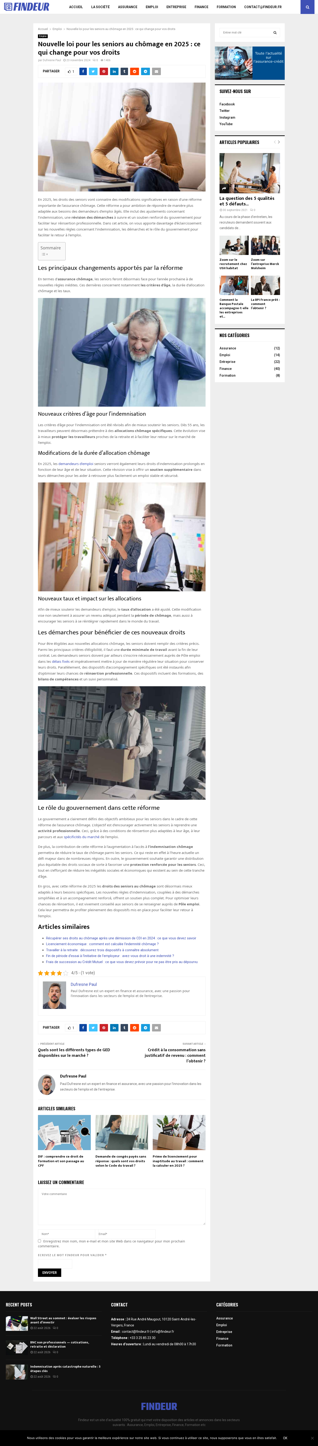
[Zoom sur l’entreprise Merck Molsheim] (265, 245)
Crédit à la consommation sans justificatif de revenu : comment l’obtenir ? (175, 1056)
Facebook (227, 104)
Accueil (76, 7)
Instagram (227, 117)
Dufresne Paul (52, 60)
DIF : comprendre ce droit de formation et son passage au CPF (61, 1161)
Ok (285, 1438)
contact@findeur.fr (263, 7)
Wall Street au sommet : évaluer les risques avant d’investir (63, 1320)
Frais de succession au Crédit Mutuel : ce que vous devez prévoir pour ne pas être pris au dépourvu (122, 962)
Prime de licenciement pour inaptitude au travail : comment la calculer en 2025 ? (178, 1161)
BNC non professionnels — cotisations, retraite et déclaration (59, 1344)
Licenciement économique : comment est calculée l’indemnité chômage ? (102, 944)
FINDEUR (159, 1407)
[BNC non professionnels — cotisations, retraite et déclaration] (17, 1347)
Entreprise (176, 7)
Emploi (152, 7)
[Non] (312, 1438)
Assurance (127, 7)
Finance (201, 7)
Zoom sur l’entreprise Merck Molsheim (265, 264)
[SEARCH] (275, 32)
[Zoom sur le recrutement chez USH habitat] (234, 245)
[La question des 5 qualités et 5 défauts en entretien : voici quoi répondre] (250, 173)
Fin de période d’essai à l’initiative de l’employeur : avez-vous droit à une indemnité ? (110, 956)
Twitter (225, 111)
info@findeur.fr (163, 1331)
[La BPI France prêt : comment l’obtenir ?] (265, 285)
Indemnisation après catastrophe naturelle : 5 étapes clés (65, 1368)
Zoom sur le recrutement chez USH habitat (233, 264)
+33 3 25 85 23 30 (143, 1338)
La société (100, 7)
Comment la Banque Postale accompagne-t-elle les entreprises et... (234, 308)
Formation (226, 7)
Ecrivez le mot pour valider (72, 1255)
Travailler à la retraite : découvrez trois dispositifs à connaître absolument (102, 950)
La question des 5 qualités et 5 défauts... (247, 201)
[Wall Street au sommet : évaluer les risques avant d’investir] (17, 1323)
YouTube (226, 124)
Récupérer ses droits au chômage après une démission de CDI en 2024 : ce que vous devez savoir (121, 938)
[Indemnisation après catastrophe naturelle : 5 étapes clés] (17, 1372)
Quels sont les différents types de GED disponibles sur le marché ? (74, 1053)
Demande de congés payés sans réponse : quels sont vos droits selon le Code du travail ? (120, 1161)
